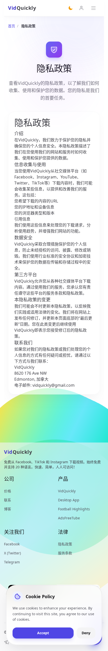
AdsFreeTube (69, 518)
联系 (7, 500)
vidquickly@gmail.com (53, 385)
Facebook (12, 544)
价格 (7, 491)
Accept (43, 632)
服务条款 (65, 553)
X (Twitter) (12, 553)
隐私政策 (65, 544)
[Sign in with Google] (81, 8)
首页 (11, 26)
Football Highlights (74, 509)
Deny (86, 632)
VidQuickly (67, 491)
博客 (7, 509)
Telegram (12, 562)
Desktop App (68, 500)
